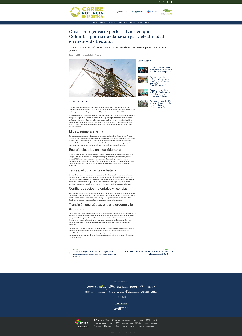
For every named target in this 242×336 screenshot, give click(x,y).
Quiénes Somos (143, 22)
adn (148, 320)
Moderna (107, 326)
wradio (117, 323)
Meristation (150, 326)
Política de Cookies (116, 333)
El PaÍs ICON (125, 326)
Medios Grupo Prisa (82, 326)
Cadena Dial (132, 323)
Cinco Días (125, 323)
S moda (132, 326)
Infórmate (123, 22)
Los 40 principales (108, 320)
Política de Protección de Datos (133, 333)
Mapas (132, 22)
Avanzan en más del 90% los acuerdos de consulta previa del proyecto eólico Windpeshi (160, 104)
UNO (112, 323)
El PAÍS (99, 320)
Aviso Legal (104, 333)
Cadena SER (135, 320)
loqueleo (141, 326)
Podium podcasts (117, 326)
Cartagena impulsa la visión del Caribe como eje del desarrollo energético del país (160, 93)
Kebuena (153, 323)
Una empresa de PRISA (82, 322)
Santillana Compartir (127, 320)
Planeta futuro (146, 323)
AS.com (141, 320)
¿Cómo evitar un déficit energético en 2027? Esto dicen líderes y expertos (161, 70)
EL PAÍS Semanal (139, 323)
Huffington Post (101, 323)
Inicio (95, 22)
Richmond (98, 326)
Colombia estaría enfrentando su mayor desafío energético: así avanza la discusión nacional (160, 81)
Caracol (154, 320)
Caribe (102, 22)
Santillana (117, 320)
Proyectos (112, 22)
